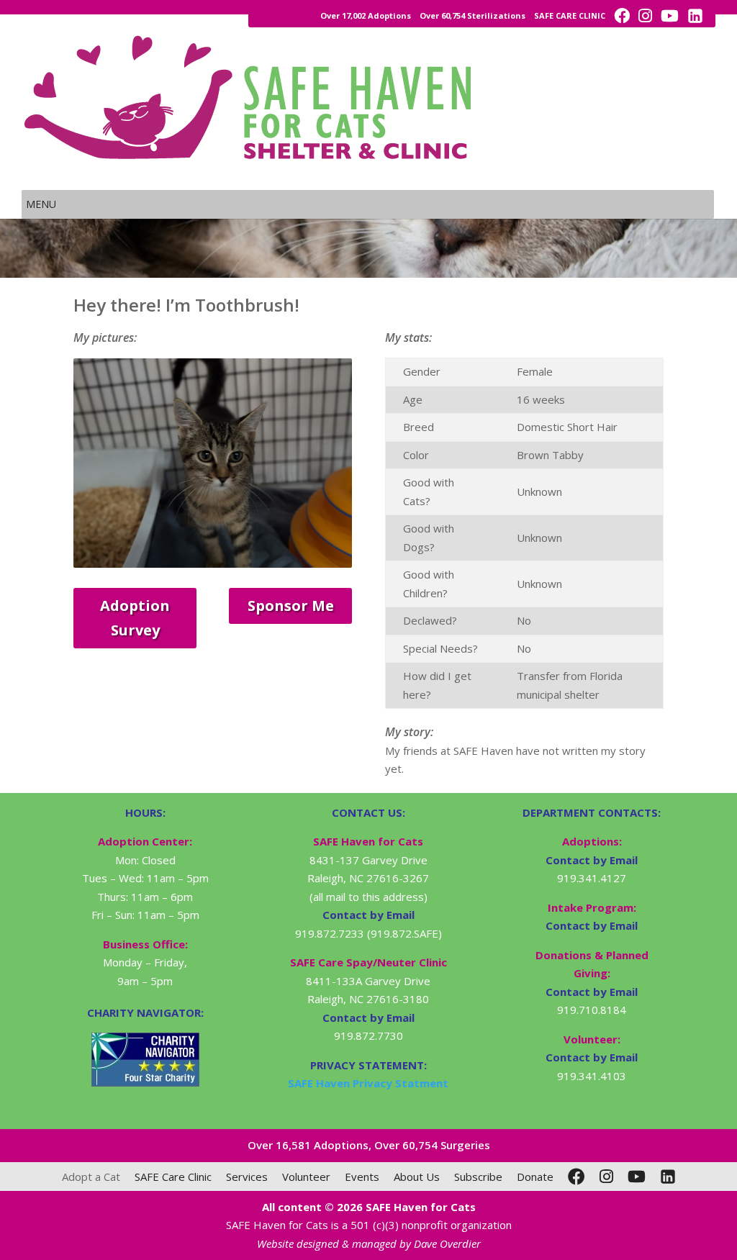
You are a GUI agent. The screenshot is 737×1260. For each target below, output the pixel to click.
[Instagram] (606, 1176)
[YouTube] (636, 1176)
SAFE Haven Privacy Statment (368, 1083)
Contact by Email (592, 860)
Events (362, 1176)
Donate (535, 1176)
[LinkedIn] (668, 1176)
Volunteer (306, 1176)
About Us (417, 1176)
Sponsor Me (291, 605)
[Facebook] (576, 1176)
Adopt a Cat (91, 1176)
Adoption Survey (135, 618)
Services (247, 1176)
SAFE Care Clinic (173, 1176)
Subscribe (478, 1176)
